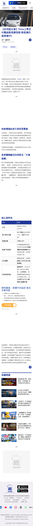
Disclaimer (16, 519)
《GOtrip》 (19, 498)
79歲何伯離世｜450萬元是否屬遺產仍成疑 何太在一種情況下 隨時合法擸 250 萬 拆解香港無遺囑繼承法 (25, 426)
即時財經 (4, 42)
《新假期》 (11, 498)
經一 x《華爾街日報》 (19, 3)
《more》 (24, 500)
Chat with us (8, 519)
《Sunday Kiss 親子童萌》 (11, 502)
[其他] (30, 40)
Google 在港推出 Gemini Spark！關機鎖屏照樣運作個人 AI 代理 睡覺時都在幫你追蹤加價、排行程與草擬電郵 (25, 392)
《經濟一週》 (24, 502)
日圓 (13, 8)
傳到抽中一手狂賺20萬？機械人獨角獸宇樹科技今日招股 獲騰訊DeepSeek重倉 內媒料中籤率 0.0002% (25, 437)
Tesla (5, 47)
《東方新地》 (16, 500)
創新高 (13, 47)
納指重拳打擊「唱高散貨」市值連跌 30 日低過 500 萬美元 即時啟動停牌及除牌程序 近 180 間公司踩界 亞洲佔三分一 (24, 381)
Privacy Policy (24, 519)
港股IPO (6, 8)
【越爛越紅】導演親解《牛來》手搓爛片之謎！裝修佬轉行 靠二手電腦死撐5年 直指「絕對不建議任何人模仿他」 (25, 415)
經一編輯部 (6, 40)
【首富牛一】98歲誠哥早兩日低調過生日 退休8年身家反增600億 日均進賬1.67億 (25, 403)
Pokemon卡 (23, 8)
